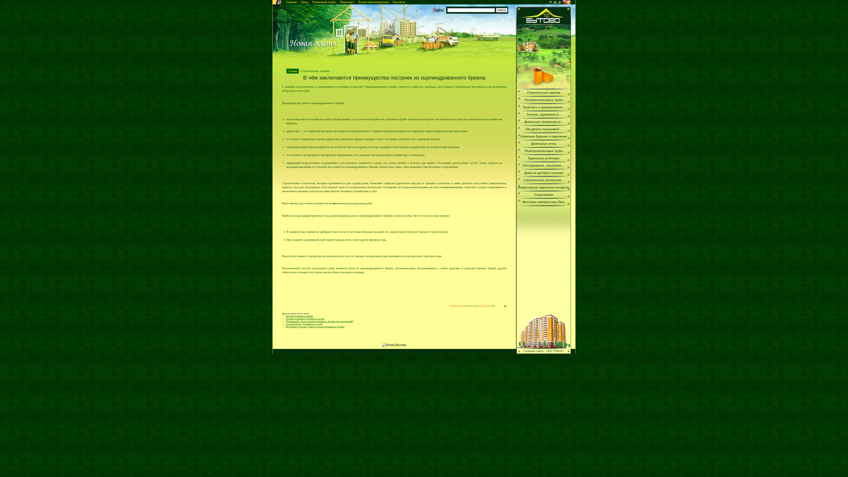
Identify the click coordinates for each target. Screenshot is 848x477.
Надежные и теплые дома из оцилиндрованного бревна (315, 326)
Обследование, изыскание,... (544, 165)
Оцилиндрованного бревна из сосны (305, 318)
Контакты (399, 2)
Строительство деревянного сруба (304, 324)
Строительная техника (315, 71)
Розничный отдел (324, 2)
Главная (291, 2)
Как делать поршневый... (544, 129)
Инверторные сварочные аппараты (543, 187)
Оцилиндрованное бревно (299, 316)
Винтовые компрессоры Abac (543, 202)
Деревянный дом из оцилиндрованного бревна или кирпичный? (320, 321)
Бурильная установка (543, 158)
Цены (304, 2)
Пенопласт (347, 2)
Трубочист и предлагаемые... (543, 107)
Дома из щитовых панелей (543, 172)
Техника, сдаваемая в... (543, 114)
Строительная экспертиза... (544, 180)
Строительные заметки (543, 92)
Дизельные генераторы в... (543, 121)
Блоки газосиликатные (373, 2)
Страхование (543, 194)
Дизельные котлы (543, 143)
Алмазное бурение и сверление (544, 136)
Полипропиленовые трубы (543, 100)
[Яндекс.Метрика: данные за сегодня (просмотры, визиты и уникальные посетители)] (394, 345)
